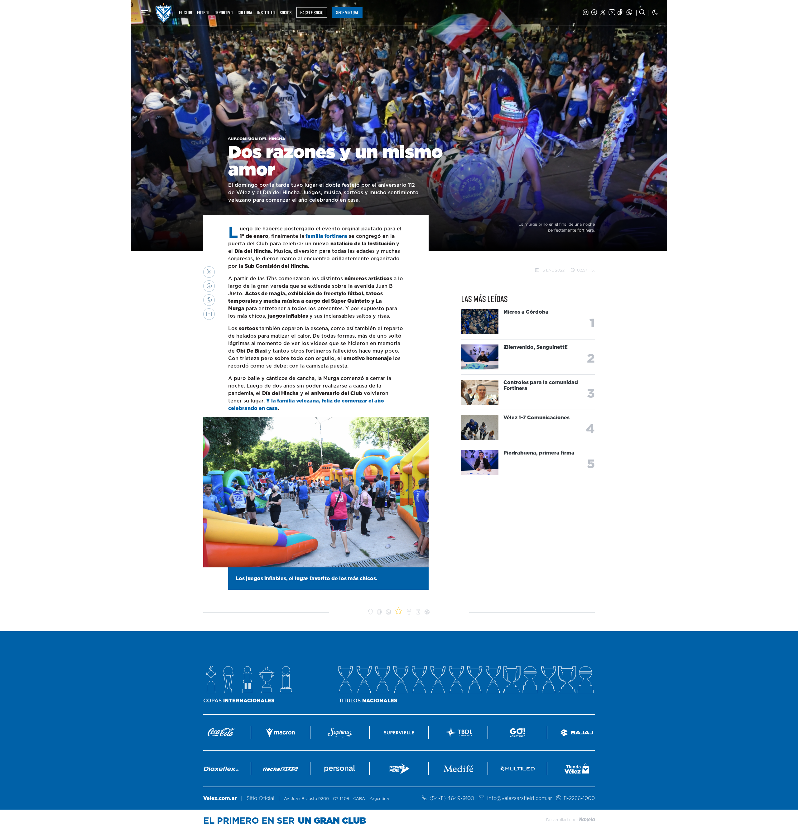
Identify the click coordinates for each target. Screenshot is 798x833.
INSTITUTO (266, 12)
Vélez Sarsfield (163, 12)
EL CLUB (185, 12)
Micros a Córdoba (526, 312)
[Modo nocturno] (655, 13)
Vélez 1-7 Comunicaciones (536, 417)
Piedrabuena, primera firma (538, 452)
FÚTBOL (203, 12)
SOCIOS (285, 12)
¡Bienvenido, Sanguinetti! (535, 347)
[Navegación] (144, 13)
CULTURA (245, 12)
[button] (209, 272)
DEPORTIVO (223, 12)
